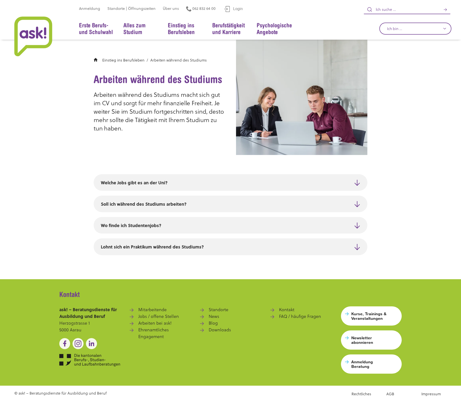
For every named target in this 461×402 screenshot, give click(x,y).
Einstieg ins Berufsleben (123, 60)
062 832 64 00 (203, 8)
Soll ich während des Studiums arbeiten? (144, 204)
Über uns (171, 8)
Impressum (431, 393)
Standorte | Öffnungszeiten (131, 8)
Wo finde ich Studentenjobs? (131, 225)
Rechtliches (361, 393)
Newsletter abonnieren (362, 340)
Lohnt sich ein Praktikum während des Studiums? (152, 247)
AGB (390, 393)
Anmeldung (89, 8)
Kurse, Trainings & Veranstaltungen (368, 316)
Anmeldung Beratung (362, 364)
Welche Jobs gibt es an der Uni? (134, 182)
